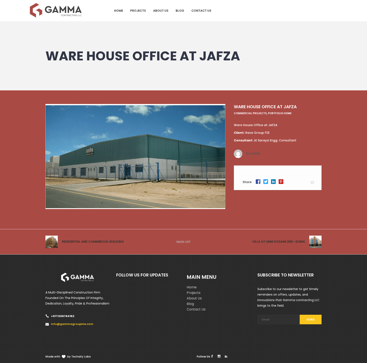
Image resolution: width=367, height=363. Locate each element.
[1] (135, 156)
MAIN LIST (183, 242)
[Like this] (312, 182)
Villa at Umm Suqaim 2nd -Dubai (278, 241)
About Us (194, 298)
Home (192, 287)
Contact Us (196, 309)
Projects (193, 292)
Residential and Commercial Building (93, 241)
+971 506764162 (62, 316)
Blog (190, 303)
